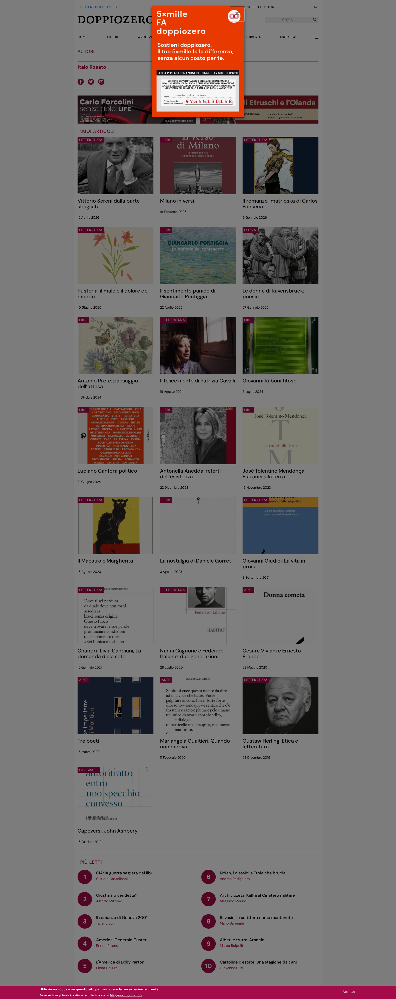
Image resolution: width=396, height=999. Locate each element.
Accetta (349, 992)
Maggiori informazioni (126, 995)
